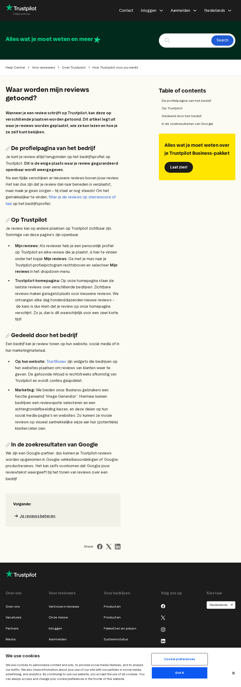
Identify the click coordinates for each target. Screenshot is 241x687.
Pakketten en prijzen (120, 628)
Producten (112, 607)
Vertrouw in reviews (64, 607)
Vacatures (14, 617)
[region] (120, 667)
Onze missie (58, 617)
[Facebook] (163, 606)
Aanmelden (58, 639)
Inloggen (55, 628)
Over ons (13, 607)
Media (11, 639)
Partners (12, 628)
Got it (179, 673)
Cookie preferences (179, 659)
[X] (163, 618)
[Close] (233, 673)
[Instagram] (163, 629)
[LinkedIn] (163, 641)
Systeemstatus (116, 639)
